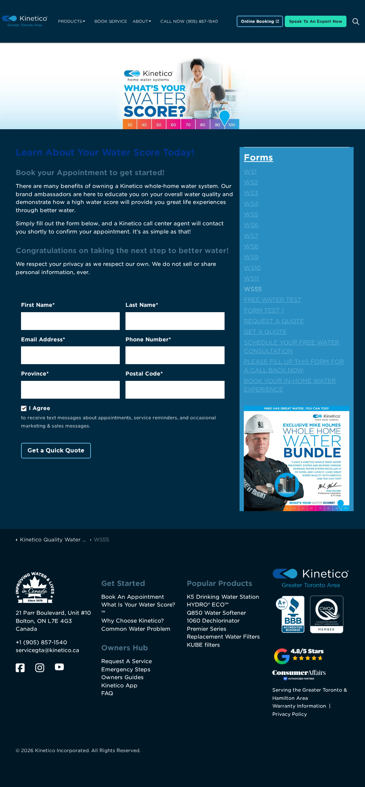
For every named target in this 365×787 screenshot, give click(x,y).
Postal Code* (144, 374)
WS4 (251, 203)
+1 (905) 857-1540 (41, 642)
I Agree (39, 408)
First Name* (38, 305)
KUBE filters (203, 645)
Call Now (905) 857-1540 (189, 21)
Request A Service (126, 661)
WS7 (251, 235)
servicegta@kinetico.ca (47, 650)
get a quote (265, 332)
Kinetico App (119, 685)
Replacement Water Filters (223, 637)
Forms (258, 157)
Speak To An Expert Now (315, 21)
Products (70, 21)
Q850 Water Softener (216, 613)
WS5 (251, 214)
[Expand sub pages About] (149, 21)
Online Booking (257, 21)
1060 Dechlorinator (213, 621)
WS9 (251, 257)
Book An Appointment (132, 597)
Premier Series (206, 629)
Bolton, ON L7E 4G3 (44, 621)
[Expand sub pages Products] (83, 21)
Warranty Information (299, 706)
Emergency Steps (125, 669)
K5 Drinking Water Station (223, 597)
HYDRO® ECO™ (207, 605)
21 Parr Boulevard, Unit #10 (53, 613)
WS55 (253, 289)
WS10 (252, 267)
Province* (35, 374)
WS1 (250, 171)
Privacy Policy (289, 714)
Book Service (110, 21)
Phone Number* (148, 339)
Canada (26, 629)
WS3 (251, 193)
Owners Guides (122, 677)
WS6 (251, 225)
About (140, 21)
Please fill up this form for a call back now (294, 366)
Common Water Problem (135, 629)
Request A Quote (274, 321)
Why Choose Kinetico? (132, 621)
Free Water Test (273, 300)
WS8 (251, 246)
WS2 (251, 182)
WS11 (251, 278)
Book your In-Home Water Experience (290, 385)
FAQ (107, 693)
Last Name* (141, 305)
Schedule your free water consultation (291, 347)
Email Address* (43, 339)
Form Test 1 (264, 310)
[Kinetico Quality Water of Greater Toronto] (25, 21)
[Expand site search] (356, 21)
